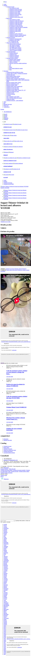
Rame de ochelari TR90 (11, 85)
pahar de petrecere (8, 149)
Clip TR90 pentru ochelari (15, 47)
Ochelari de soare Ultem (14, 13)
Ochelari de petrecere (14, 55)
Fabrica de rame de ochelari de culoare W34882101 (15, 385)
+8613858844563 (7, 111)
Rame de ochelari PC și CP (12, 83)
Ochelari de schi (13, 54)
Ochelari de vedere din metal (15, 23)
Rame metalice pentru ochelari (13, 76)
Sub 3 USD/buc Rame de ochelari (14, 98)
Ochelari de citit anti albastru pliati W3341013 (15, 268)
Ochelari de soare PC (14, 15)
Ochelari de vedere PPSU (15, 31)
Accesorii (8, 95)
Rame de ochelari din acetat (12, 77)
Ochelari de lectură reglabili (19, 470)
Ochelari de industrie (14, 56)
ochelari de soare (7, 127)
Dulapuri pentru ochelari (14, 59)
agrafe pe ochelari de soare (10, 160)
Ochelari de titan (14, 471)
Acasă (4, 4)
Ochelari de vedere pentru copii (16, 36)
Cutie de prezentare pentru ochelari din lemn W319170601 (16, 397)
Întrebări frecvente (7, 104)
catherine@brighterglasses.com (10, 460)
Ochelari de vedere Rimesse (15, 24)
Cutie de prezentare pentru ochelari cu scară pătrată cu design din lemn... (16, 372)
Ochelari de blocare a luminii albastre (17, 35)
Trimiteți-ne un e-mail (5, 221)
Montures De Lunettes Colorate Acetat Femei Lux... (15, 418)
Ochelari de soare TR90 (14, 11)
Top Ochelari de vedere (14, 19)
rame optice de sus (7, 143)
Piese (10, 69)
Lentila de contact (10, 99)
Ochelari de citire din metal (15, 38)
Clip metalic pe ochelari (14, 46)
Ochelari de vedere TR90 (15, 29)
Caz (10, 64)
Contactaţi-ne (6, 107)
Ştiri (4, 103)
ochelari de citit (7, 171)
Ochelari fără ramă (10, 74)
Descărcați (5, 71)
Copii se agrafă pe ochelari (15, 50)
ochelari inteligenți (7, 166)
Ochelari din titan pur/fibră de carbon (14, 72)
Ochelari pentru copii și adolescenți (14, 86)
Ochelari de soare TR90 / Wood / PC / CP (15, 90)
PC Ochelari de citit (13, 41)
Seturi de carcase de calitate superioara (18, 63)
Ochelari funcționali (10, 51)
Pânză (10, 67)
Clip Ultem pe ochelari (14, 45)
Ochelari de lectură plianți (6, 470)
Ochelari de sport (10, 92)
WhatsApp (6, 479)
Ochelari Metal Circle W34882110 (16, 407)
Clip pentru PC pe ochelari (15, 49)
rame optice (6, 138)
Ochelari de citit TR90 (14, 40)
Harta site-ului (12, 468)
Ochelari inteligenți (13, 53)
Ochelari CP (12, 32)
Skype (2, 476)
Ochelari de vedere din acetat (15, 22)
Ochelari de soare (10, 6)
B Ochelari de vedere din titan (16, 26)
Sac (10, 65)
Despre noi (5, 105)
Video (4, 101)
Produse (5, 5)
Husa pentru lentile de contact (16, 68)
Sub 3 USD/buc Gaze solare (12, 96)
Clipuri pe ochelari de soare (12, 42)
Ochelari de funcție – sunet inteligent (14, 100)
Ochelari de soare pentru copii (16, 17)
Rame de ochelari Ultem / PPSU (13, 82)
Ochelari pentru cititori (24, 471)
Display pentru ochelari (14, 60)
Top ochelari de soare (14, 8)
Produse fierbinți (4, 468)
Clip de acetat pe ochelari (15, 44)
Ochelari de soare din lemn (15, 14)
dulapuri (5, 155)
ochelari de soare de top (9, 132)
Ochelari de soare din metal (15, 10)
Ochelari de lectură (10, 37)
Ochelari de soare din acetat (15, 9)
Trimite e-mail (4, 475)
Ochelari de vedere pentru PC (16, 33)
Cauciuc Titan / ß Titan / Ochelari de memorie (16, 73)
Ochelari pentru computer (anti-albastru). (15, 78)
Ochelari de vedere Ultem (15, 28)
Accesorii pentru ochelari (12, 58)
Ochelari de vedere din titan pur (16, 20)
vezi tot (2, 363)
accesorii (5, 177)
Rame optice (9, 18)
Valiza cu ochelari (13, 62)
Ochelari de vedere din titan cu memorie (18, 27)
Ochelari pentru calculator (6, 472)
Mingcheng (6, 467)
